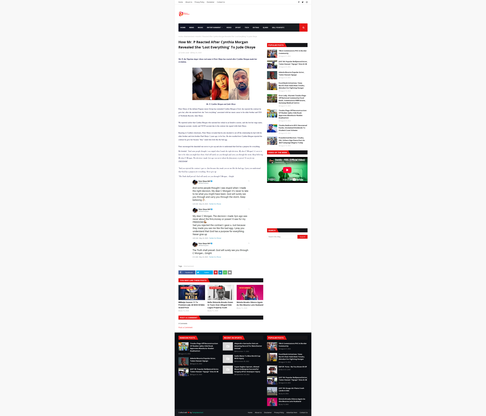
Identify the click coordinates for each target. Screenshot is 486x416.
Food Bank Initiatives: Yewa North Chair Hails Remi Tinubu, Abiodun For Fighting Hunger (292, 85)
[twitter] (302, 2)
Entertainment (189, 36)
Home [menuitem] (182, 27)
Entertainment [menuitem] (214, 27)
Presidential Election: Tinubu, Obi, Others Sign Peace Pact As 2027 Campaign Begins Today (292, 140)
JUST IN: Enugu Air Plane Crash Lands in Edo (291, 389)
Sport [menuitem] (238, 27)
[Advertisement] (287, 202)
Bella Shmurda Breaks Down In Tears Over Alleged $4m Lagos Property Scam (220, 305)
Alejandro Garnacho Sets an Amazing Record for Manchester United (248, 345)
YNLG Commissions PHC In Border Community (293, 52)
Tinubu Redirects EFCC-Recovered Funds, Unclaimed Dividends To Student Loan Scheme (293, 127)
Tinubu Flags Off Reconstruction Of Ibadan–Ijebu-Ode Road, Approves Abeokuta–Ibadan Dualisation (293, 114)
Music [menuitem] (200, 27)
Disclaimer (210, 2)
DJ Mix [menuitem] (265, 27)
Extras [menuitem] (256, 27)
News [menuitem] (191, 27)
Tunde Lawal (184, 53)
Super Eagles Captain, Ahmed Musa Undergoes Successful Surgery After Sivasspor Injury (247, 369)
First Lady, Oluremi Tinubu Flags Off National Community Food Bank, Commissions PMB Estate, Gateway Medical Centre (292, 99)
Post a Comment (185, 327)
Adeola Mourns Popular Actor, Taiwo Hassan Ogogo (291, 73)
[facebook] (299, 2)
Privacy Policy (199, 2)
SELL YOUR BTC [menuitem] (278, 27)
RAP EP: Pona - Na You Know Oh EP (293, 367)
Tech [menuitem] (247, 27)
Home (180, 2)
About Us (188, 2)
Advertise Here (291, 412)
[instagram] (306, 2)
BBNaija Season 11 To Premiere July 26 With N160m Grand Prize (191, 305)
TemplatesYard (197, 412)
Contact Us (221, 2)
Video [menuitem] (228, 27)
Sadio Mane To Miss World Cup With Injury (247, 357)
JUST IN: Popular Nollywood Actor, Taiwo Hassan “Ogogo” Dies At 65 (293, 62)
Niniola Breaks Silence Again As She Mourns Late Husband (250, 303)
